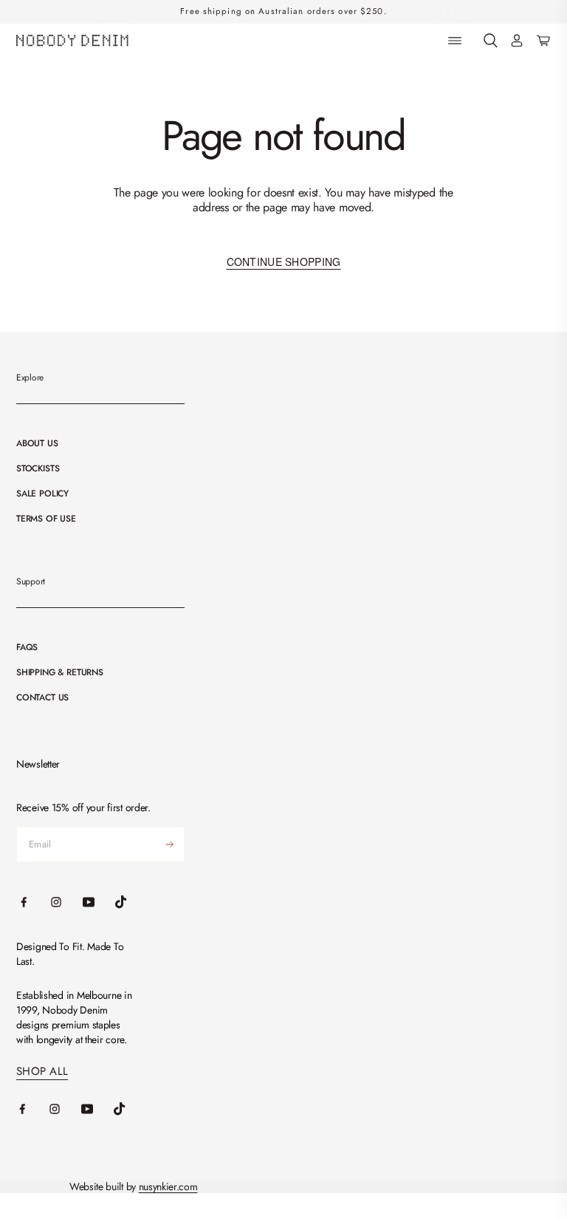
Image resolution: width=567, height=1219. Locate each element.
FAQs (27, 647)
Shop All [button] (42, 1071)
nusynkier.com (168, 1186)
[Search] (491, 41)
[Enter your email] (170, 844)
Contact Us (42, 697)
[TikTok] (130, 1109)
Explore (30, 377)
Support (30, 581)
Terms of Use (46, 518)
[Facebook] (32, 1109)
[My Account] (517, 41)
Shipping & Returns (59, 672)
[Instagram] (65, 1109)
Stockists (37, 468)
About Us (37, 443)
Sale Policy (42, 493)
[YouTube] (97, 1109)
